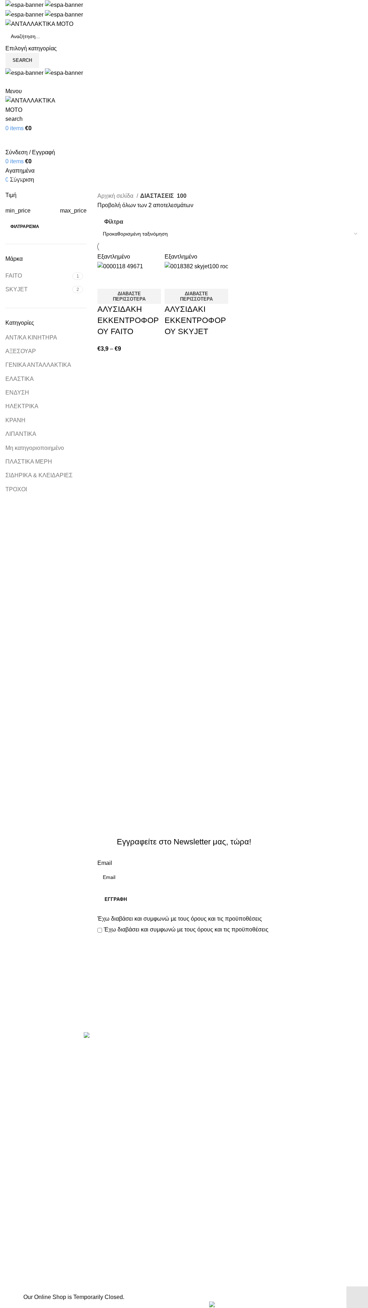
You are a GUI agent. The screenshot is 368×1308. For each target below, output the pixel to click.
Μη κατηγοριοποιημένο (34, 448)
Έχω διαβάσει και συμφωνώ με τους (179, 919)
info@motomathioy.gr (223, 1261)
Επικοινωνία (187, 1008)
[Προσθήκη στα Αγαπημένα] (145, 280)
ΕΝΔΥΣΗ (17, 392)
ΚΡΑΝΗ (15, 420)
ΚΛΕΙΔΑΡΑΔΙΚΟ (210, 1199)
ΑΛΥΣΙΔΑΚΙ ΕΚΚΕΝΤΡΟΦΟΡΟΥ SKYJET (195, 320)
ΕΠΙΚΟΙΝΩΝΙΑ (24, 1276)
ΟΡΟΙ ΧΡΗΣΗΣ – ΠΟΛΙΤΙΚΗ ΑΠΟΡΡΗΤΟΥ (60, 1249)
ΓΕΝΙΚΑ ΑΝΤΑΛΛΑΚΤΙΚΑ (38, 365)
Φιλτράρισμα (24, 226)
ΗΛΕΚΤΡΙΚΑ (21, 406)
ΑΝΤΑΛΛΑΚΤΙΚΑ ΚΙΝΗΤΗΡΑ (226, 1051)
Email (104, 863)
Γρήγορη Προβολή (126, 280)
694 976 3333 (207, 1249)
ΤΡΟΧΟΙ (16, 489)
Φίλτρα (113, 222)
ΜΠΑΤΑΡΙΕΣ (205, 1132)
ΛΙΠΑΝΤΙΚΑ (20, 434)
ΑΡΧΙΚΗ (16, 1236)
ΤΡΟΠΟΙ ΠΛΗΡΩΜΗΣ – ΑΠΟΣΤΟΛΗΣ (54, 1263)
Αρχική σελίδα (116, 196)
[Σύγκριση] (106, 280)
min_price (18, 211)
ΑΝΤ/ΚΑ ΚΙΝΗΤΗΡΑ (31, 337)
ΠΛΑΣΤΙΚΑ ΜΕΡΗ (28, 462)
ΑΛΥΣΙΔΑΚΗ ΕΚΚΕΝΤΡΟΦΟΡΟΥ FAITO (128, 320)
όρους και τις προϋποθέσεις (226, 919)
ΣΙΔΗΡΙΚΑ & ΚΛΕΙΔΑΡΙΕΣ (39, 475)
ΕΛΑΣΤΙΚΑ (19, 379)
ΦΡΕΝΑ (199, 1186)
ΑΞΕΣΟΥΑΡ (20, 351)
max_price (73, 211)
